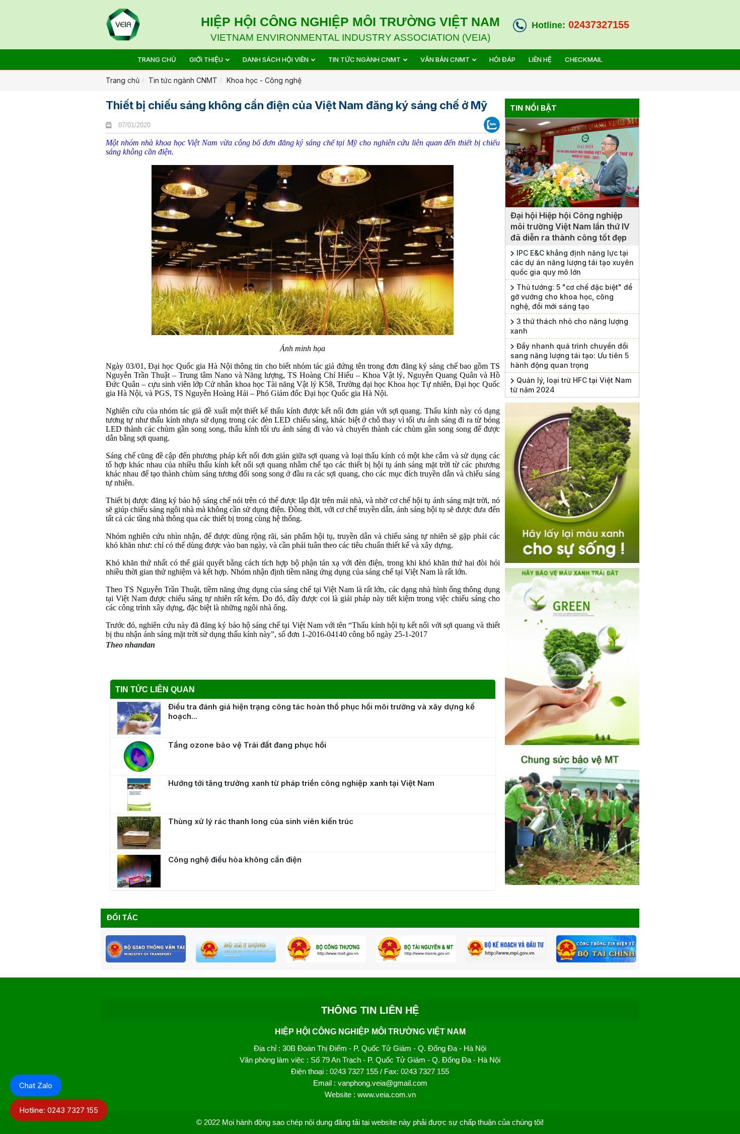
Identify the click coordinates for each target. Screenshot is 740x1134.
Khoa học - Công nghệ (264, 80)
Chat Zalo (35, 1085)
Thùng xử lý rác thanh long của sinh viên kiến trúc (260, 821)
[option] (146, 948)
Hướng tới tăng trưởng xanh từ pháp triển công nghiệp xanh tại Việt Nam (301, 783)
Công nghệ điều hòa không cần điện (235, 859)
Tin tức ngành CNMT (183, 80)
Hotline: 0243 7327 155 (58, 1110)
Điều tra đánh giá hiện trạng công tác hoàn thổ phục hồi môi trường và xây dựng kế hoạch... (321, 711)
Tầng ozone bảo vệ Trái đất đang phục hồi (247, 745)
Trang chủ (122, 80)
